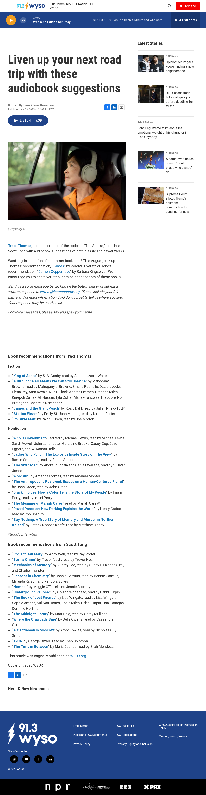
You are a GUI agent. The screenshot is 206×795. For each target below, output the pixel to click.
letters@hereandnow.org (59, 292)
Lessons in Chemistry (31, 576)
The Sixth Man (25, 465)
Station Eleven (25, 414)
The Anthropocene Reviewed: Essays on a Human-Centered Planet (68, 481)
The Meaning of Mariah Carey (38, 503)
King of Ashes (24, 376)
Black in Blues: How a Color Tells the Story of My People (59, 492)
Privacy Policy (81, 744)
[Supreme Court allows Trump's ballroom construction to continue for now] (151, 195)
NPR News (172, 56)
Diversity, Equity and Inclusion (134, 744)
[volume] (23, 20)
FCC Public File (125, 725)
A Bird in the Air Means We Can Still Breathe (49, 381)
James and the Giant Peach (36, 408)
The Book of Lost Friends (34, 597)
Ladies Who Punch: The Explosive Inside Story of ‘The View (62, 454)
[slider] (29, 20)
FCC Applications (126, 734)
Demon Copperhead (54, 271)
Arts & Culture (145, 122)
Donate (189, 6)
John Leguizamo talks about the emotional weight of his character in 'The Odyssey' (162, 132)
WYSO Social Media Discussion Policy (178, 726)
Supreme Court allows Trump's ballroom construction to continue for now (177, 203)
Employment (81, 725)
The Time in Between (30, 646)
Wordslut (21, 476)
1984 (17, 641)
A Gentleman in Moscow (33, 630)
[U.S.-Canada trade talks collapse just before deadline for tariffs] (151, 94)
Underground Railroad (31, 592)
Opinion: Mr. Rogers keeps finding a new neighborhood (180, 66)
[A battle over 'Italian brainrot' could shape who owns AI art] (151, 160)
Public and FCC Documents (90, 734)
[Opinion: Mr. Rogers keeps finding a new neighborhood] (151, 63)
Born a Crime (24, 559)
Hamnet (20, 587)
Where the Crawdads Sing (34, 619)
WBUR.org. (78, 656)
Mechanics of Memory (32, 565)
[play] (11, 20)
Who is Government (29, 438)
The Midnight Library (30, 614)
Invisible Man (24, 419)
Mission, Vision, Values (173, 736)
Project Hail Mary (27, 554)
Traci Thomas (19, 246)
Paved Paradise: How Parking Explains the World (53, 509)
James (58, 266)
